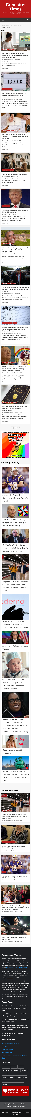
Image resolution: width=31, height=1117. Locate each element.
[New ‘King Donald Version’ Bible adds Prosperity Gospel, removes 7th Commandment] (15, 394)
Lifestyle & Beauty (13, 130)
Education (6, 1070)
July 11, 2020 (13, 214)
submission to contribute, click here (16, 967)
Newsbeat (11, 49)
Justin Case (6, 214)
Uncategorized (18, 1081)
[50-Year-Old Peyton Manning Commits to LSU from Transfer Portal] (15, 864)
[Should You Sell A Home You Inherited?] (15, 162)
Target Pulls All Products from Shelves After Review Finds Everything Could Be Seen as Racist (14, 816)
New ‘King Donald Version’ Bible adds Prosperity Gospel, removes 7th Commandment (14, 408)
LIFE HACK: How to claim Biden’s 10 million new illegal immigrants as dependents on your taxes (14, 95)
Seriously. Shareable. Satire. (11, 1104)
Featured (24, 1070)
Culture (4, 362)
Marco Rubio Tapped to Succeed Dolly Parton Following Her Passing (15, 1015)
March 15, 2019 (18, 372)
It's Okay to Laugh (7, 1052)
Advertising (5, 170)
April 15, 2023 (18, 140)
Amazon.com (10, 977)
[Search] (28, 19)
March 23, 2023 (15, 176)
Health (5, 1074)
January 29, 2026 (18, 59)
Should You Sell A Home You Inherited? (15, 174)
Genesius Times (15, 6)
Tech (9, 205)
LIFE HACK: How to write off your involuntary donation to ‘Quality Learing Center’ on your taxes (15, 55)
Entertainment (6, 841)
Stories (14, 362)
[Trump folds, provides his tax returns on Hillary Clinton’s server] (15, 198)
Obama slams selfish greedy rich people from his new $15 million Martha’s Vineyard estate (15, 249)
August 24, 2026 (18, 941)
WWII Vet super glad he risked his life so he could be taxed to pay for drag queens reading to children (15, 368)
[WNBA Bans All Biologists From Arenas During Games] (15, 925)
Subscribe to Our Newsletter (10, 1043)
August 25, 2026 (15, 850)
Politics (10, 88)
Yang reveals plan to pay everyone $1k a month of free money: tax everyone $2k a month (15, 289)
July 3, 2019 (17, 293)
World (14, 323)
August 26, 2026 (18, 820)
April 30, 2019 (18, 333)
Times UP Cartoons (7, 1049)
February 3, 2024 (18, 99)
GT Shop (4, 1046)
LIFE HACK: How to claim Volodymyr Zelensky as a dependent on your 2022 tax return (15, 136)
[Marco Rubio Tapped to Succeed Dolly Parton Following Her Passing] (15, 834)
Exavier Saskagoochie (8, 59)
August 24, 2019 (18, 253)
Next (18, 428)
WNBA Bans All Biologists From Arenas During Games (13, 1034)
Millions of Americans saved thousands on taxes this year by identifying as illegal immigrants (15, 329)
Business (5, 49)
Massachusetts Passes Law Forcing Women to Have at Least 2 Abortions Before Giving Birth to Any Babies (15, 907)
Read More (5, 68)
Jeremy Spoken (7, 176)
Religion (14, 402)
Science (19, 1077)
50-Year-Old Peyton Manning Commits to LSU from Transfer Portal (15, 1020)
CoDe (16, 1114)
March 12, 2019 (18, 412)
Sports (4, 871)
